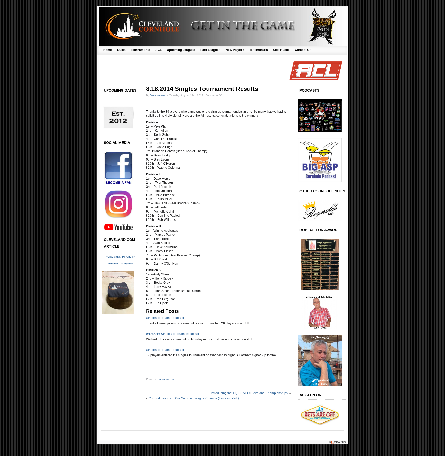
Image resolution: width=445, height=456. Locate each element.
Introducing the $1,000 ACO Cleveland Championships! (249, 393)
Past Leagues (210, 50)
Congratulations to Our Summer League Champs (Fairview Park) (194, 398)
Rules (121, 50)
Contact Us (303, 50)
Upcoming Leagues (181, 50)
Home (107, 50)
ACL (158, 50)
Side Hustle (281, 50)
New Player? (235, 50)
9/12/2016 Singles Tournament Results (173, 334)
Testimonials (258, 50)
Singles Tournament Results (165, 318)
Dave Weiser (157, 95)
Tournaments (140, 50)
